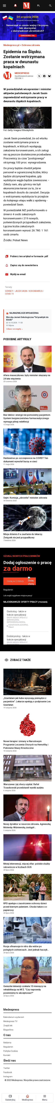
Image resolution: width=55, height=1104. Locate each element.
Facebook (7, 1072)
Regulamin (8, 590)
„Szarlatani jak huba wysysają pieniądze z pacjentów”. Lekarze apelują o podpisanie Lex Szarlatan (27, 701)
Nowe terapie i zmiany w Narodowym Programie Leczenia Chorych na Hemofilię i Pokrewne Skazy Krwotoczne (25, 744)
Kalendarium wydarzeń (13, 1017)
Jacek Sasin (21, 291)
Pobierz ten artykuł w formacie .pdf (29, 256)
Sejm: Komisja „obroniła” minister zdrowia (25, 497)
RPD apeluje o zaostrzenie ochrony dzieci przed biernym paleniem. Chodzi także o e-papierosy (25, 906)
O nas (7, 1035)
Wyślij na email (18, 274)
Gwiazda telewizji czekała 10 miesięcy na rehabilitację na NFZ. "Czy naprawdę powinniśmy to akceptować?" (24, 989)
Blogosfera (8, 1030)
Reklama (7, 1043)
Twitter (6, 1068)
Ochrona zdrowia (31, 45)
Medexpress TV (10, 1021)
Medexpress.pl (11, 45)
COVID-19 (9, 294)
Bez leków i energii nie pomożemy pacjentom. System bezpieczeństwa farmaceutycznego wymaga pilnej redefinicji (27, 418)
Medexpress (22, 73)
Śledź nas (9, 1060)
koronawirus (36, 291)
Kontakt (6, 1055)
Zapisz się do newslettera (24, 265)
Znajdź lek (7, 1025)
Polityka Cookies (10, 1051)
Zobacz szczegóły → (14, 329)
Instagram (8, 1076)
